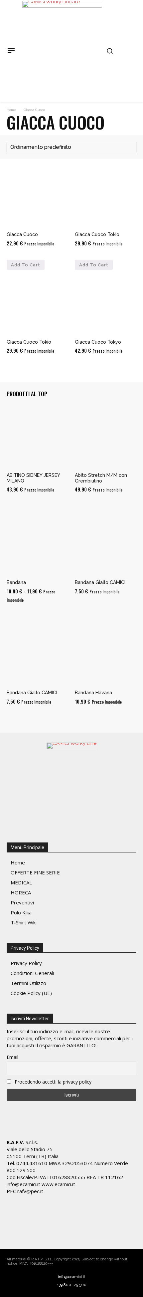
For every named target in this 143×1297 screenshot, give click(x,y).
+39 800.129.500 (71, 1284)
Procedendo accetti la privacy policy (52, 1082)
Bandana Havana (93, 692)
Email (12, 1057)
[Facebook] (13, 1232)
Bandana (16, 582)
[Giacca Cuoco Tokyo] (105, 304)
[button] (110, 51)
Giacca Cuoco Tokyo (98, 342)
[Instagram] (26, 1232)
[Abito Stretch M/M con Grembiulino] (105, 437)
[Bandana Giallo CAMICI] (105, 544)
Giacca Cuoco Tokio (97, 234)
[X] (53, 1232)
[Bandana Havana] (105, 654)
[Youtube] (65, 1232)
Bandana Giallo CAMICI (100, 582)
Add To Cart (25, 264)
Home (11, 110)
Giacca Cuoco (22, 234)
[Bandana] (37, 544)
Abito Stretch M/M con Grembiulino (101, 478)
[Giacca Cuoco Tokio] (105, 196)
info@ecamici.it (71, 1276)
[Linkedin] (39, 1232)
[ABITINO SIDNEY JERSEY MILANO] (37, 437)
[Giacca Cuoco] (37, 196)
